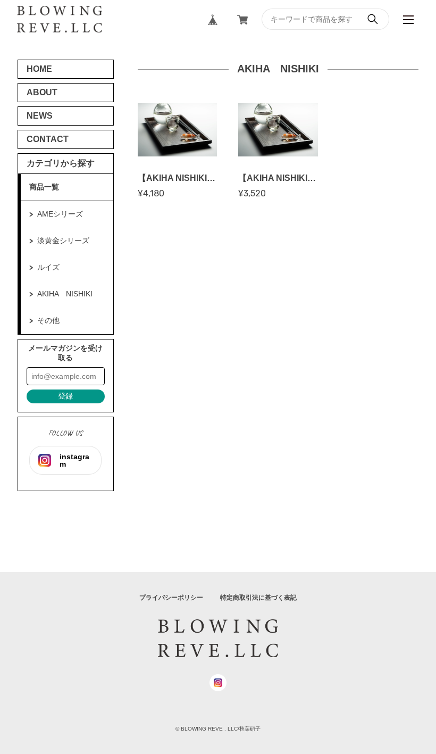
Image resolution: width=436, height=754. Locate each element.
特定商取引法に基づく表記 (258, 597)
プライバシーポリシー (171, 597)
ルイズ (48, 267)
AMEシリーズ (60, 214)
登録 (65, 396)
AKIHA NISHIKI (65, 293)
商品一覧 (44, 187)
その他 (48, 320)
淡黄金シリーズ (63, 240)
